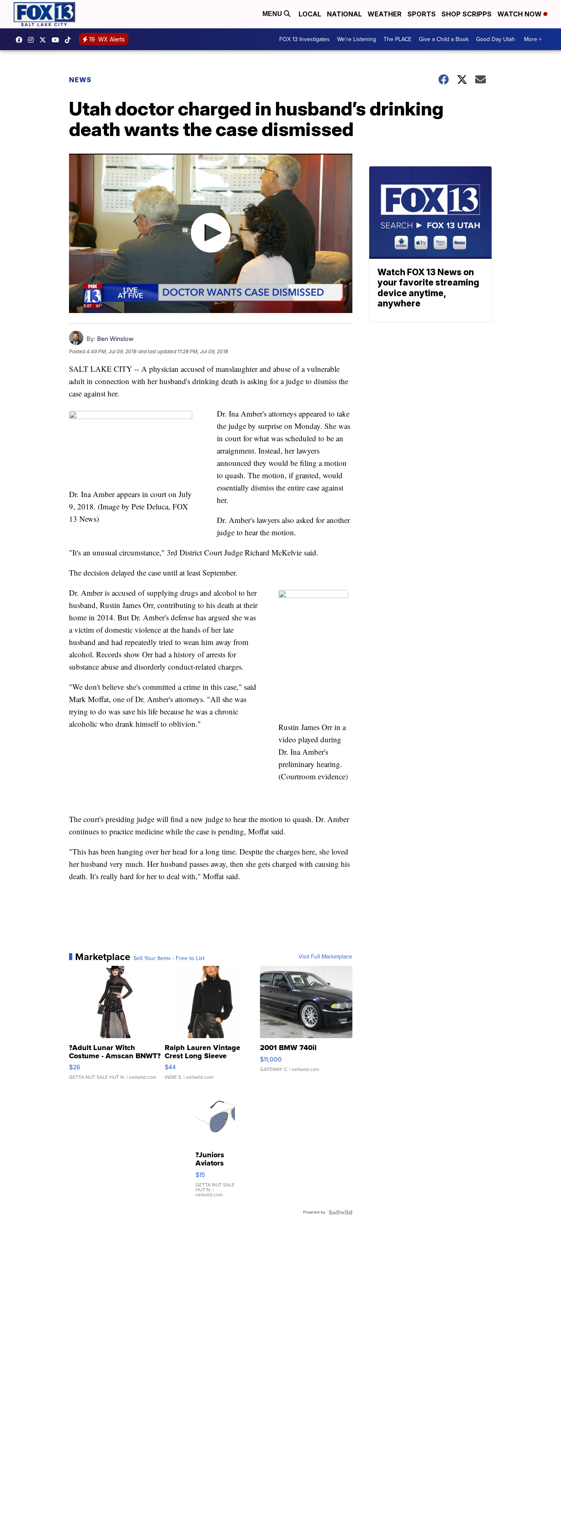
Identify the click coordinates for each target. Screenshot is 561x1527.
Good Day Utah (495, 39)
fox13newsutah (21, 40)
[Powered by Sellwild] (340, 1212)
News (80, 80)
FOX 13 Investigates (304, 39)
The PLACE (398, 39)
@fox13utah (70, 40)
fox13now (33, 40)
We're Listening (356, 39)
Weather (385, 14)
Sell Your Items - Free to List (169, 958)
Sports (421, 14)
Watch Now (520, 14)
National (344, 14)
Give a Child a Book (444, 39)
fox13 (44, 40)
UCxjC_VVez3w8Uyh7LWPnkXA (57, 40)
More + (533, 39)
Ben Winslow (115, 339)
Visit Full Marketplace (325, 957)
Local (310, 14)
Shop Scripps (466, 14)
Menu (273, 13)
